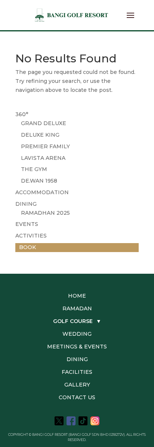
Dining (77, 359)
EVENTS (26, 224)
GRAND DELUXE (43, 123)
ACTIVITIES (31, 235)
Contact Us (77, 397)
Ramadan (77, 308)
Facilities (77, 372)
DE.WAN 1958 (39, 180)
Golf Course (77, 321)
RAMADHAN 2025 (45, 212)
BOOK (27, 247)
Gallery (77, 384)
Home (77, 295)
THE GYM (34, 169)
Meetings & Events (77, 346)
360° (21, 114)
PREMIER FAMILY (45, 146)
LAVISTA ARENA (43, 158)
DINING (26, 204)
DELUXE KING (40, 134)
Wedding (77, 333)
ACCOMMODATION (42, 192)
